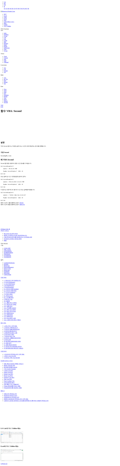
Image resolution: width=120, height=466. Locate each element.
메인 (5, 14)
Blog (5, 23)
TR (28, 8)
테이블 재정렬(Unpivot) (10, 367)
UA (5, 2)
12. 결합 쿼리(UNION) (10, 345)
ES (4, 8)
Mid (5, 42)
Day (5, 93)
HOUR (21, 203)
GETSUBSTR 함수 (9, 382)
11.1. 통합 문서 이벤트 (10, 302)
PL (24, 8)
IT (20, 8)
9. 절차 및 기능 (8, 299)
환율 (5, 240)
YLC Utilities (7, 26)
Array (5, 56)
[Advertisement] (13, 127)
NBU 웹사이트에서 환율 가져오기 (13, 363)
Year (5, 98)
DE (8, 8)
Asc (5, 68)
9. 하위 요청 (7, 339)
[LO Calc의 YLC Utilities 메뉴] (12, 443)
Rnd (5, 80)
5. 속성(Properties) (9, 287)
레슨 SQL (3, 323)
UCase (5, 51)
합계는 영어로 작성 (9, 365)
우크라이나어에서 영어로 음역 (13, 239)
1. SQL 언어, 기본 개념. (10, 326)
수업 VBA (3, 277)
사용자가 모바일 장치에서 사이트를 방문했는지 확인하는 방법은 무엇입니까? (26, 400)
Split (5, 60)
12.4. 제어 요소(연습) (10, 311)
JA (6, 8)
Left (5, 37)
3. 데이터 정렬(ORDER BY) (12, 329)
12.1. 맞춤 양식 (8, 306)
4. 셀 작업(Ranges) (9, 285)
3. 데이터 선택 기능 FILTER (12, 357)
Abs (5, 77)
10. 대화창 (7, 301)
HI (10, 8)
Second (6, 102)
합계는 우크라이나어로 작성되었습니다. (15, 235)
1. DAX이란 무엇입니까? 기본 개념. (14, 354)
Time (5, 90)
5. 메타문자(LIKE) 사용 (10, 333)
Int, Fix (6, 79)
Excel (5, 16)
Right (5, 45)
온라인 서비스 (5, 230)
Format (6, 70)
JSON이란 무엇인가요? (10, 395)
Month (5, 96)
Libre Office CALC (9, 21)
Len (5, 39)
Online (5, 24)
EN (5, 5)
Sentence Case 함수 (9, 377)
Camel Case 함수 (8, 370)
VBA (5, 17)
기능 (10, 369)
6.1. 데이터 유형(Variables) (11, 289)
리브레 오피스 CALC (7, 360)
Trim (5, 49)
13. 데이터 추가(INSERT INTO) (13, 346)
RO (26, 8)
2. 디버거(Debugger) (9, 282)
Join (5, 59)
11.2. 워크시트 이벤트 (10, 304)
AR (12, 8)
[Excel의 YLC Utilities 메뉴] (12, 461)
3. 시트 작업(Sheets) (9, 284)
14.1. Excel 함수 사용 (10, 318)
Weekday (6, 95)
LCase (5, 36)
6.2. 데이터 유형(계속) (10, 290)
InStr (5, 33)
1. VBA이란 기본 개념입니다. (12, 280)
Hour (5, 99)
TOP (2, 105)
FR (18, 8)
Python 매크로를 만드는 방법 (12, 386)
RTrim (5, 46)
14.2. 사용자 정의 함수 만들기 (12, 320)
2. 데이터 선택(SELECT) (11, 327)
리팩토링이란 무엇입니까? (11, 397)
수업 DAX (4, 351)
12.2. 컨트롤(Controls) (10, 308)
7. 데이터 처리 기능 (9, 336)
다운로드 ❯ (4, 463)
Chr (5, 69)
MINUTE (22, 204)
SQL (5, 20)
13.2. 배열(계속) (8, 314)
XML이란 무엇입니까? (10, 394)
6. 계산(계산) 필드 (9, 334)
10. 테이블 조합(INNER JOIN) (12, 341)
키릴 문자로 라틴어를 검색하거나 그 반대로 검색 (18, 237)
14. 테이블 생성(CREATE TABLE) (13, 348)
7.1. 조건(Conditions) (9, 292)
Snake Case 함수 (8, 372)
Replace (6, 43)
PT (16, 8)
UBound (6, 62)
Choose (6, 58)
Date (5, 92)
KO (22, 8)
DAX (5, 19)
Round (5, 82)
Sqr (5, 83)
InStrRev (6, 34)
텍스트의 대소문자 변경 (11, 233)
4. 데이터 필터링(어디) (10, 331)
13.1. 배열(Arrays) (9, 313)
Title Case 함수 (8, 379)
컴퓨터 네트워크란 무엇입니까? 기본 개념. (16, 399)
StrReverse (7, 48)
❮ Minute (3, 229)
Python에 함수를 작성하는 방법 (13, 387)
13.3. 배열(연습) (8, 316)
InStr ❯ (8, 229)
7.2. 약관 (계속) (8, 294)
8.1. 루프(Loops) (8, 296)
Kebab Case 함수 (8, 374)
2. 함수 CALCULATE (10, 356)
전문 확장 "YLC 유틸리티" (11, 384)
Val (5, 72)
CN (14, 8)
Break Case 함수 (8, 375)
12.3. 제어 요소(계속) (10, 309)
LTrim (5, 40)
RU (5, 3)
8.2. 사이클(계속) (9, 297)
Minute (6, 101)
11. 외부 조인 (7, 343)
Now (5, 89)
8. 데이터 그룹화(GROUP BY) (12, 338)
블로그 (3, 391)
